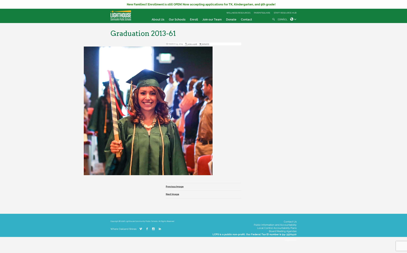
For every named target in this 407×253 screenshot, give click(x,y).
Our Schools (177, 19)
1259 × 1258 (192, 44)
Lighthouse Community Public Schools (120, 15)
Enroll (194, 19)
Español (282, 19)
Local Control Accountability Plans (277, 228)
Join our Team (212, 19)
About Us (158, 19)
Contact (246, 19)
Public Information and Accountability (275, 224)
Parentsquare (262, 13)
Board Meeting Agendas (283, 231)
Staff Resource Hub (285, 13)
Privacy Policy (291, 240)
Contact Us (290, 221)
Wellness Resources (238, 13)
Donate (231, 19)
